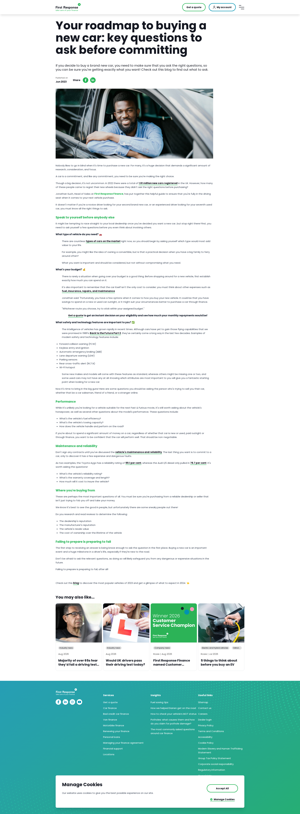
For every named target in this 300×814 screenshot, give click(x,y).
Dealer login (205, 719)
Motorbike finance (113, 725)
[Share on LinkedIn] (93, 80)
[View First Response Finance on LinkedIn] (65, 702)
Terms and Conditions (211, 731)
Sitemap (203, 702)
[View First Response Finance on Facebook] (58, 702)
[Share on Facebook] (85, 80)
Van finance (110, 719)
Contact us (204, 708)
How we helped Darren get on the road (173, 708)
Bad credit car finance (116, 713)
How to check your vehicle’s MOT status (174, 713)
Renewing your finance (116, 731)
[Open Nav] (241, 7)
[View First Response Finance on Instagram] (72, 702)
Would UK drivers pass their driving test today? (125, 662)
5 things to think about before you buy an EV (219, 662)
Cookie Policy (205, 742)
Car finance (110, 708)
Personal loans (111, 737)
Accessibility (205, 737)
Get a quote (110, 702)
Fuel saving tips (159, 702)
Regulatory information (211, 769)
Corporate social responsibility (216, 764)
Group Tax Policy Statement (214, 758)
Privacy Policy (205, 725)
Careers (203, 713)
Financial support (113, 748)
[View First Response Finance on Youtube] (79, 702)
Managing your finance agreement (123, 742)
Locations (108, 754)
